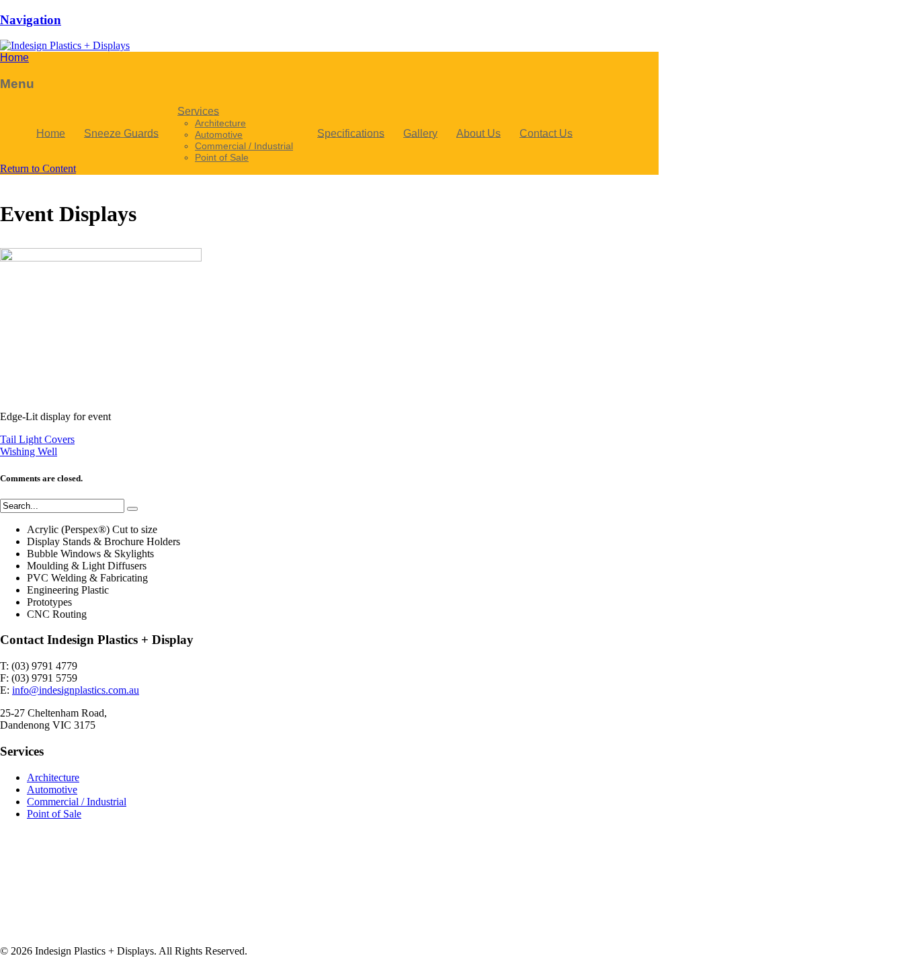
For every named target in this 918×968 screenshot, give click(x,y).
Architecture (53, 777)
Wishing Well (28, 451)
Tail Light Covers (37, 439)
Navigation (30, 20)
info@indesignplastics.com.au (75, 690)
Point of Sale (54, 813)
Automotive (52, 789)
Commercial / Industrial (76, 801)
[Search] (132, 509)
